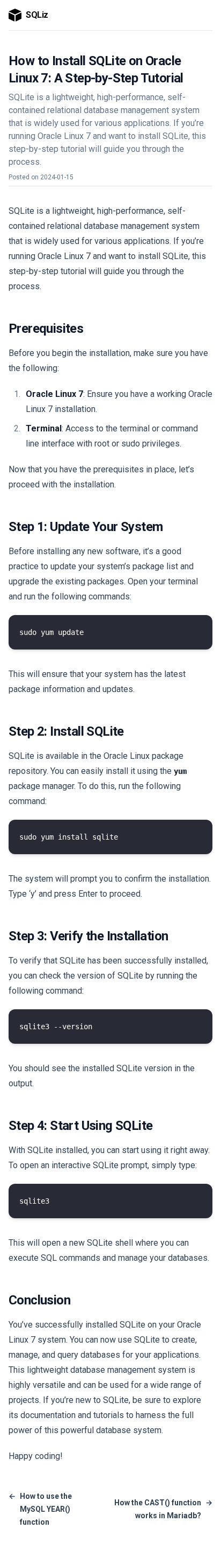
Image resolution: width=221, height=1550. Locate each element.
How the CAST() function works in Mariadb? (163, 1509)
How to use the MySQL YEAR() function (40, 1509)
